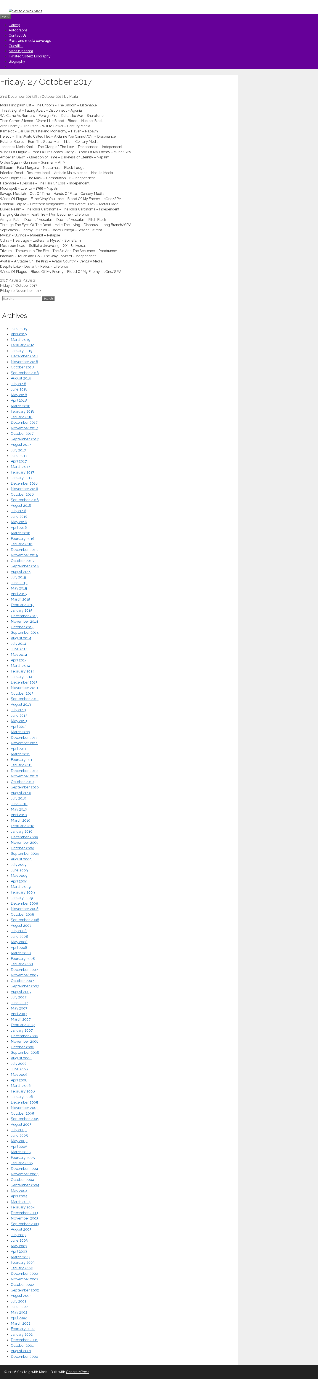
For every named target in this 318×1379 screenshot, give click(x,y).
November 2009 (25, 842)
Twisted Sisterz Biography (29, 56)
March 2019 (20, 339)
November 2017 (24, 428)
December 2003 (24, 1213)
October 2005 (22, 1113)
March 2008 (21, 953)
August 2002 (21, 1295)
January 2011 (21, 765)
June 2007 (19, 1003)
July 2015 (18, 577)
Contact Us (18, 35)
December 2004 (24, 1168)
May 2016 (19, 522)
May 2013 (19, 721)
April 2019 (19, 334)
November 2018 (24, 362)
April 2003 (19, 1251)
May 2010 (19, 809)
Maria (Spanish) (21, 51)
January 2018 (21, 417)
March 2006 (21, 1085)
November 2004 (25, 1174)
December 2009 (24, 837)
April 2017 (19, 461)
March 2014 (20, 665)
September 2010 (25, 787)
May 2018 (19, 395)
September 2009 (25, 853)
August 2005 (21, 1124)
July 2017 (18, 450)
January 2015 (21, 610)
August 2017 (21, 444)
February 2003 (23, 1262)
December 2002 (24, 1273)
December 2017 (24, 422)
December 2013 (24, 682)
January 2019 (21, 350)
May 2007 (19, 1008)
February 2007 (23, 1025)
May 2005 (19, 1141)
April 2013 (19, 726)
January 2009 (22, 897)
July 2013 (18, 710)
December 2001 (24, 1340)
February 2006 (23, 1091)
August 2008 (21, 925)
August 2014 (21, 638)
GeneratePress (77, 1372)
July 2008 (19, 931)
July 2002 (18, 1301)
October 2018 (22, 367)
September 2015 (25, 566)
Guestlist (16, 46)
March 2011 (20, 754)
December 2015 (24, 549)
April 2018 (19, 400)
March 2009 (21, 886)
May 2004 (19, 1191)
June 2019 (19, 328)
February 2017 (22, 472)
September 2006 (25, 1052)
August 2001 (21, 1351)
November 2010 (24, 776)
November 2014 (24, 621)
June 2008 (19, 936)
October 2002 (22, 1284)
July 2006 (19, 1063)
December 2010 (24, 770)
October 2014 (22, 627)
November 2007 (24, 975)
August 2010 (21, 793)
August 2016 (21, 505)
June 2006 (19, 1069)
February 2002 (23, 1329)
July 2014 (18, 643)
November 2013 (24, 687)
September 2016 (25, 500)
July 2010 (18, 798)
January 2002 (22, 1334)
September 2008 (25, 920)
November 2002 (24, 1279)
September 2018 (25, 373)
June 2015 (19, 583)
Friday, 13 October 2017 (18, 285)
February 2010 (22, 826)
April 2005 (19, 1146)
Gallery (14, 25)
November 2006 (25, 1041)
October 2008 (22, 914)
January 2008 (22, 964)
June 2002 (19, 1306)
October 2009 (22, 848)
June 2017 (19, 455)
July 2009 (19, 864)
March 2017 (20, 466)
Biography (17, 61)
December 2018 (24, 356)
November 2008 (25, 909)
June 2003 (19, 1240)
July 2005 (19, 1130)
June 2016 (19, 516)
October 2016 (22, 494)
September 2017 (25, 439)
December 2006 (24, 1036)
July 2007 (18, 997)
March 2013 (20, 732)
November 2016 (24, 489)
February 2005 (23, 1157)
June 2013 (19, 715)
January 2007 (22, 1030)
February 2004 (23, 1207)
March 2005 (21, 1152)
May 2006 (19, 1074)
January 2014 (21, 676)
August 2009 (21, 859)
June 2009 (19, 870)
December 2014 (24, 616)
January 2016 (21, 544)
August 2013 (21, 704)
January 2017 (21, 477)
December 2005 (24, 1102)
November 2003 (24, 1218)
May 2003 (19, 1246)
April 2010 (19, 815)
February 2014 (22, 671)
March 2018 (20, 406)
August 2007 (21, 992)
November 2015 (24, 555)
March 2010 (20, 820)
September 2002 (25, 1290)
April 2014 (19, 660)
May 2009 (19, 875)
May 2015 (19, 588)
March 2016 (20, 533)
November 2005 (25, 1107)
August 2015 (21, 572)
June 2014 (19, 649)
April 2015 (19, 594)
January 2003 (22, 1268)
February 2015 (22, 605)
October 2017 (22, 433)
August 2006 (21, 1058)
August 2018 (21, 378)
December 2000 (24, 1356)
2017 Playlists (11, 280)
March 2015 (20, 599)
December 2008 (24, 903)
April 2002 (19, 1318)
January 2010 (21, 831)
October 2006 (22, 1047)
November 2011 (24, 743)
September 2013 (25, 699)
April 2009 (19, 881)
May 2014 (19, 654)
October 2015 (22, 560)
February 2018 (22, 411)
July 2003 (18, 1235)
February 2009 (23, 892)
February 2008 (23, 958)
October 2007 (22, 980)
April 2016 (19, 527)
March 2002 (21, 1323)
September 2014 (25, 632)
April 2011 (18, 748)
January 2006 (22, 1096)
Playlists (29, 280)
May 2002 (19, 1312)
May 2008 (19, 942)
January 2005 (22, 1163)
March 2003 (21, 1257)
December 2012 (24, 737)
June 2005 (19, 1135)
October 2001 (22, 1345)
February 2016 (22, 538)
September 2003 (25, 1224)
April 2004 (19, 1196)
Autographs (18, 30)
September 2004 (25, 1185)
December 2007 (24, 969)
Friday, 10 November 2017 (20, 291)
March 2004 (21, 1202)
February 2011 (22, 759)
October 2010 (22, 782)
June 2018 (19, 389)
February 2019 (22, 345)
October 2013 (22, 693)
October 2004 (22, 1179)
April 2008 (19, 947)
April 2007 (19, 1014)
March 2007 (21, 1019)
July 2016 (18, 511)
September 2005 (25, 1119)
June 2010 (19, 804)
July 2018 (18, 384)
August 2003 (21, 1229)
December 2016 (24, 483)
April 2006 (19, 1080)
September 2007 (25, 986)
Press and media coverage (30, 41)
